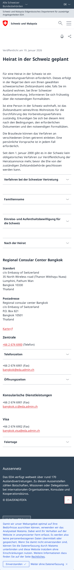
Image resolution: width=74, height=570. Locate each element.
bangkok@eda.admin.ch (18, 370)
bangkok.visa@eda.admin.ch (21, 431)
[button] (68, 500)
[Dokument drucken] (62, 36)
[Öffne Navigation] (69, 23)
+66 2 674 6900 (12, 344)
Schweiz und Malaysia (24, 23)
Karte (6, 329)
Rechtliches (38, 556)
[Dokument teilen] (69, 36)
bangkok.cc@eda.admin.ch (20, 406)
